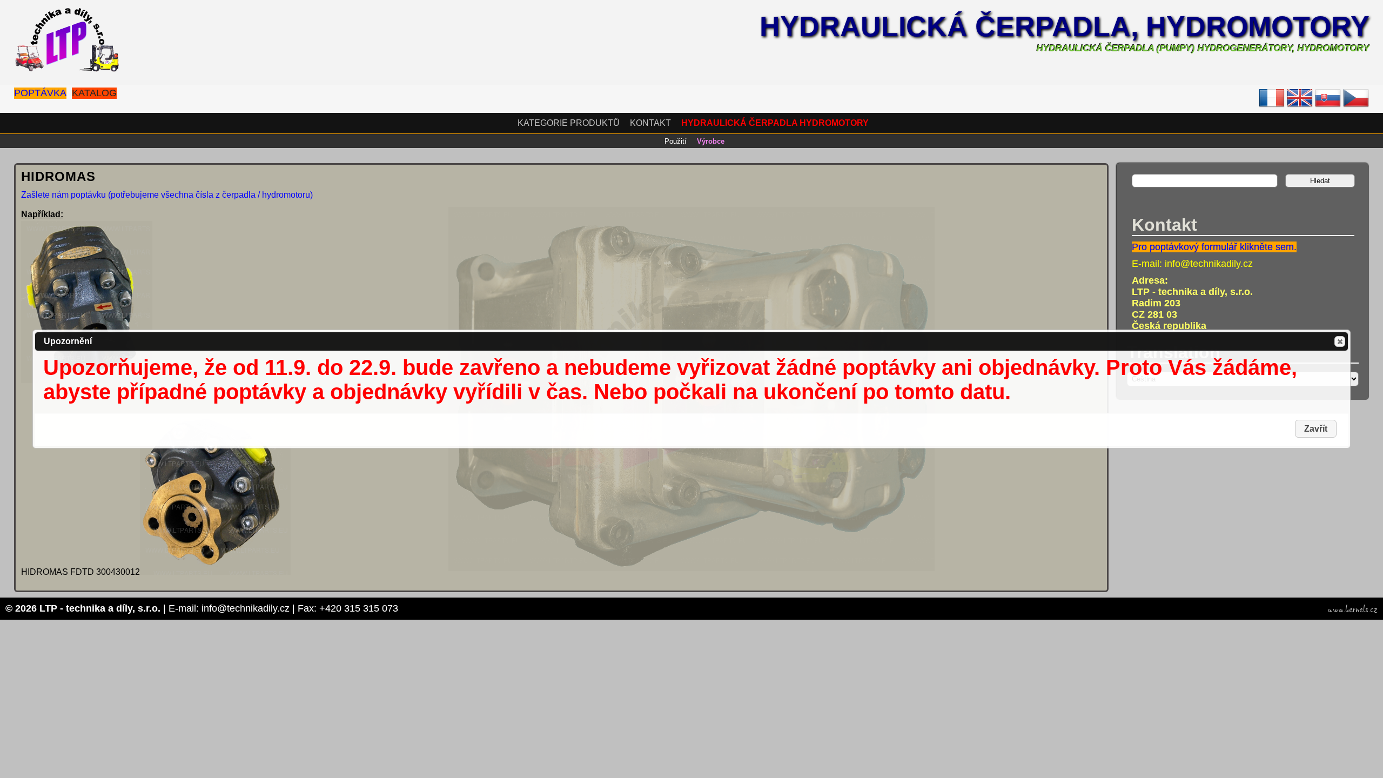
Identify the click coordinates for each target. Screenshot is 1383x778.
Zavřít (1339, 341)
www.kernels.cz (1352, 609)
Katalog (94, 93)
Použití (675, 141)
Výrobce (710, 141)
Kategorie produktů (569, 123)
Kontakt (650, 123)
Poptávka (40, 93)
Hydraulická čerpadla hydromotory (775, 123)
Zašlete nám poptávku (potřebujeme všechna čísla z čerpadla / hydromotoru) (167, 194)
